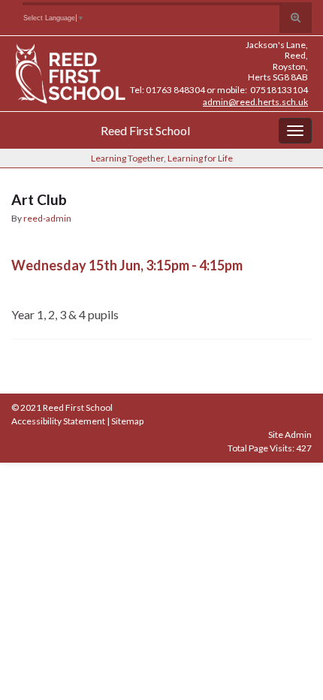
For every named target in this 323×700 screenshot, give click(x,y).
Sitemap (127, 421)
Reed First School (145, 130)
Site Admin (290, 434)
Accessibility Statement (58, 421)
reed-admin (47, 218)
